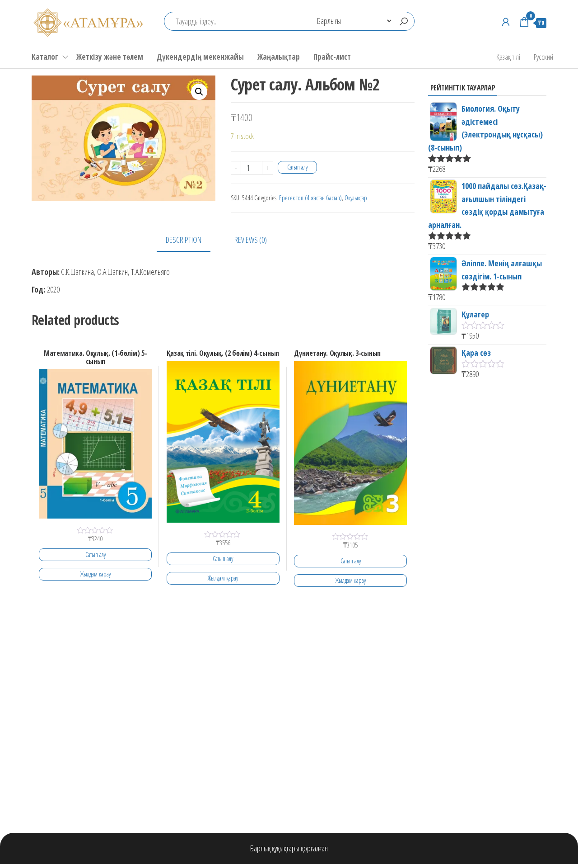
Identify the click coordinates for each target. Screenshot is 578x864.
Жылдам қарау (95, 574)
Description (183, 239)
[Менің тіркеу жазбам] (506, 22)
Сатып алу (297, 167)
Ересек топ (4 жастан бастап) (310, 198)
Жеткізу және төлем (109, 57)
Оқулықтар (356, 198)
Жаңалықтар (278, 57)
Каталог (45, 57)
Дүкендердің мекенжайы (200, 57)
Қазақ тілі (508, 57)
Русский (543, 57)
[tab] (190, 240)
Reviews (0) (250, 239)
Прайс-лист (332, 57)
